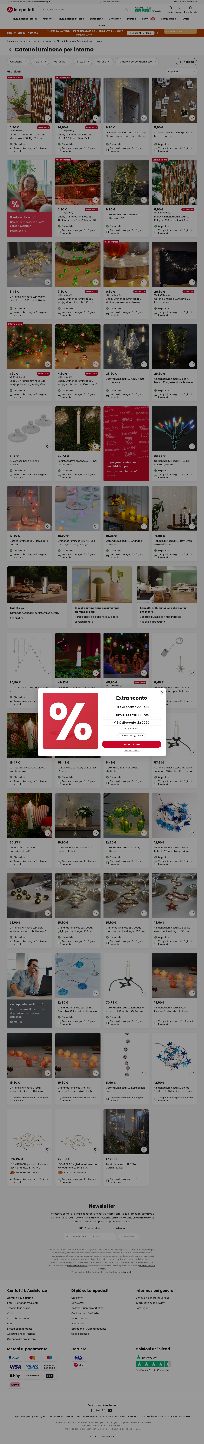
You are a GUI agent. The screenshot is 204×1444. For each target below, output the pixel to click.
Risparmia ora (132, 744)
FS (132, 735)
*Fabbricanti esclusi (131, 751)
